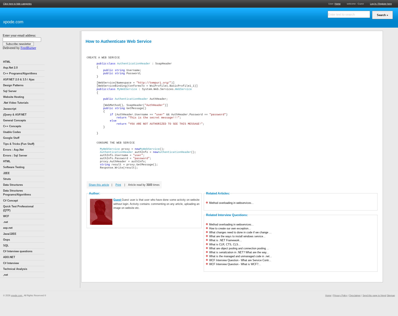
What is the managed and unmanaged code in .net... (240, 256)
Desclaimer (355, 295)
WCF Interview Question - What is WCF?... (235, 264)
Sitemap (391, 295)
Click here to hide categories (17, 3)
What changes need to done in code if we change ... (240, 232)
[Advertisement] (72, 17)
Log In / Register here (381, 3)
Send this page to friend (374, 295)
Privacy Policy (340, 295)
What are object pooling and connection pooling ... (239, 248)
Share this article (99, 184)
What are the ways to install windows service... (237, 236)
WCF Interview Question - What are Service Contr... (240, 260)
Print (118, 184)
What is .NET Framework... (225, 240)
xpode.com (13, 22)
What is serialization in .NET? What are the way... (239, 252)
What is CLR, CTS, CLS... (225, 244)
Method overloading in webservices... (231, 202)
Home (338, 3)
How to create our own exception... (230, 228)
